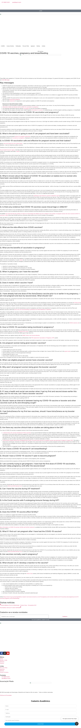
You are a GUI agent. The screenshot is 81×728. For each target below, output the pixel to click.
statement (12, 101)
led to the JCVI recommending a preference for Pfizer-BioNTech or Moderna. (32, 309)
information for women (37, 110)
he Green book (77, 302)
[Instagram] (4, 653)
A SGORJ (3, 46)
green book (67, 351)
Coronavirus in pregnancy (18, 138)
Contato (43, 46)
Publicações (18, 46)
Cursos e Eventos (10, 46)
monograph (26, 108)
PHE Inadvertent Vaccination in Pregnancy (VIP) (42, 337)
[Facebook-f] (1, 653)
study (21, 260)
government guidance (14, 99)
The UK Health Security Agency (7, 149)
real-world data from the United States (13, 143)
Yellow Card (29, 573)
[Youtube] (7, 653)
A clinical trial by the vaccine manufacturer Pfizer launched (17, 432)
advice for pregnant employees (22, 136)
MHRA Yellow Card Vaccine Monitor (31, 335)
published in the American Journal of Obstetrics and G (47, 195)
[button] (76, 723)
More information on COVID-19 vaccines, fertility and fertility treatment (17, 527)
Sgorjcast (33, 46)
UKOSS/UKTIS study (23, 331)
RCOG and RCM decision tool (15, 486)
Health (17, 151)
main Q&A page (5, 79)
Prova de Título (26, 46)
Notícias (38, 46)
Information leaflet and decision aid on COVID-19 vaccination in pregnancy (20, 107)
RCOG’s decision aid (74, 322)
